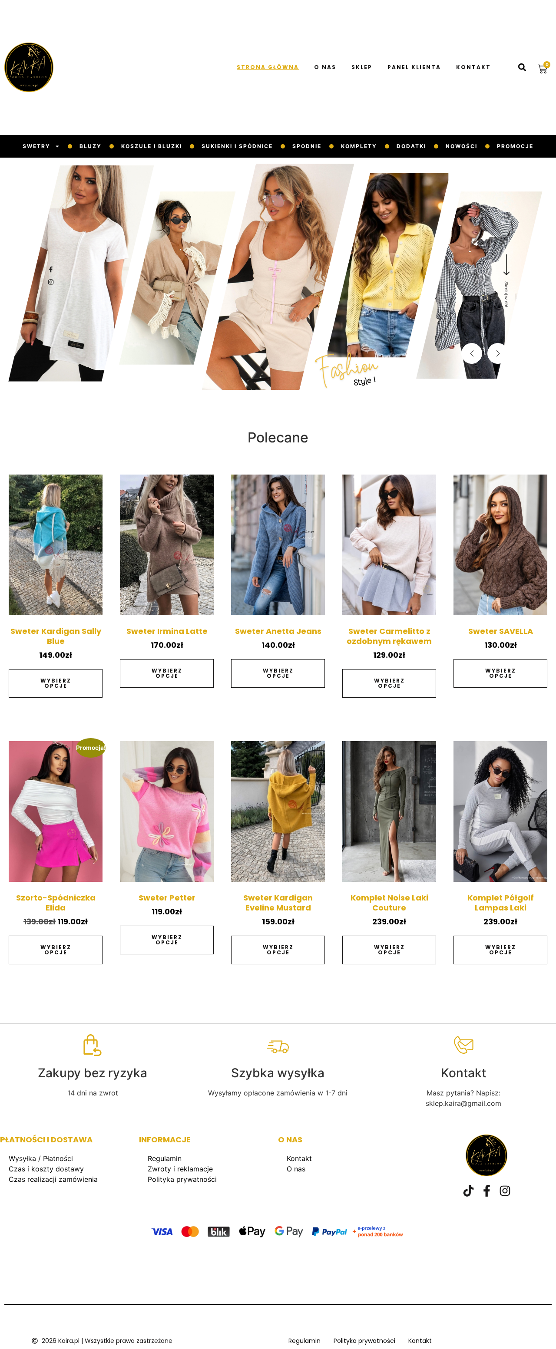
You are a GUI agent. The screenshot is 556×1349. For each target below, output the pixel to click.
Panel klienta (414, 67)
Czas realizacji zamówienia (53, 1179)
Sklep (361, 67)
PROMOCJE (515, 146)
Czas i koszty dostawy (46, 1168)
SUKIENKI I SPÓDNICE (237, 146)
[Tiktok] (468, 1191)
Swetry (36, 146)
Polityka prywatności (182, 1179)
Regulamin (165, 1158)
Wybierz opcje (55, 683)
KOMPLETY (359, 146)
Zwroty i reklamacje (180, 1168)
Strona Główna (268, 67)
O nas (325, 67)
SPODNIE (306, 146)
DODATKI (411, 146)
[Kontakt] (463, 1045)
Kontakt (473, 67)
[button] (522, 67)
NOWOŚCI (461, 146)
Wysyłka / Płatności (41, 1158)
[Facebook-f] (487, 1191)
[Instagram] (505, 1191)
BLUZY (90, 146)
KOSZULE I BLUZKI (151, 146)
